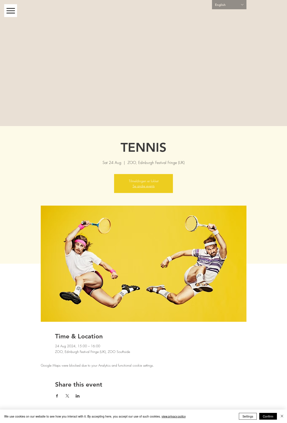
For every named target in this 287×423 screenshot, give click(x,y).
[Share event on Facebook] (57, 396)
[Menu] (10, 10)
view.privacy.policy (174, 416)
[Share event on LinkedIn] (78, 396)
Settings (247, 416)
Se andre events (144, 186)
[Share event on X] (67, 396)
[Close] (281, 416)
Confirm (268, 416)
